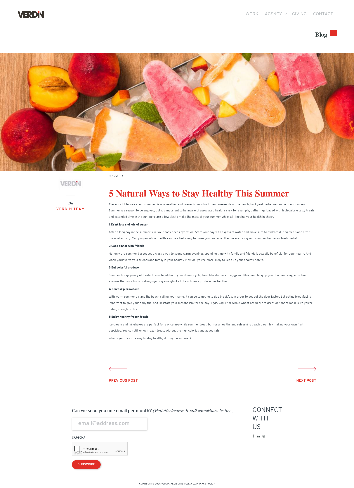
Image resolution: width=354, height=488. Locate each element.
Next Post (306, 381)
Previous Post (123, 381)
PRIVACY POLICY (205, 484)
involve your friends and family (143, 260)
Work (252, 14)
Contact (323, 14)
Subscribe (86, 464)
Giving (299, 14)
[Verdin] (31, 14)
